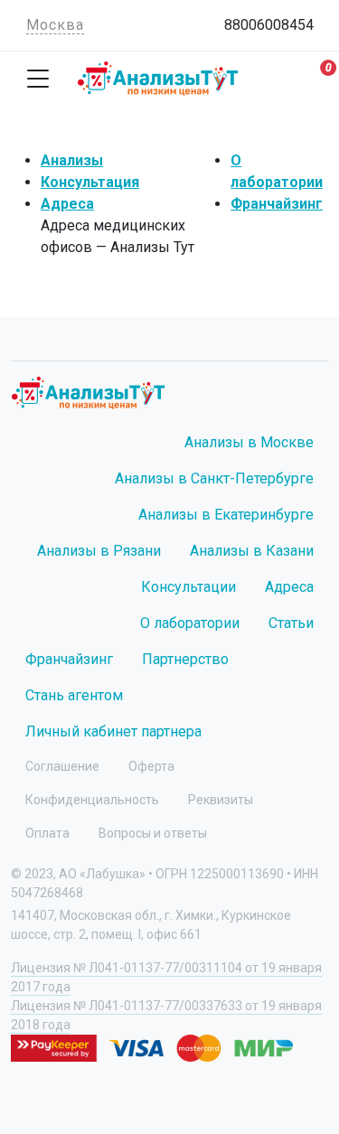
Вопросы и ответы (153, 833)
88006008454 (269, 24)
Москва (55, 24)
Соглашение (62, 766)
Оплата (47, 833)
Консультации (188, 586)
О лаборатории (190, 623)
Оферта (151, 766)
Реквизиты (220, 799)
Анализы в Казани (252, 550)
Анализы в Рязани (99, 550)
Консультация (90, 182)
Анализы (72, 160)
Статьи (291, 623)
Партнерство (185, 659)
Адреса (67, 203)
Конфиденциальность (92, 799)
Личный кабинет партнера (113, 731)
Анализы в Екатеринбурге (226, 514)
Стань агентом (74, 695)
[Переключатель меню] (38, 79)
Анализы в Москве (249, 442)
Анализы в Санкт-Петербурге (214, 478)
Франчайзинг (277, 203)
